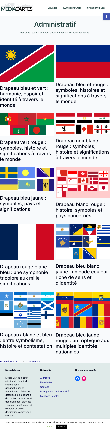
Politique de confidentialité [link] (54, 391)
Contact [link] (44, 387)
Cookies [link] (49, 426)
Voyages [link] (52, 8)
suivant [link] (34, 361)
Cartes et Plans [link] (72, 8)
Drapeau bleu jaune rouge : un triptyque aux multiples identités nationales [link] (82, 343)
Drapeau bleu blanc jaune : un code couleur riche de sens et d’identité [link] (82, 274)
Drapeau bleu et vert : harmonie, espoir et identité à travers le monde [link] (24, 96)
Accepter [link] (61, 426)
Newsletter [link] (46, 382)
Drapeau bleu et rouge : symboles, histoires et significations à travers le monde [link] (82, 93)
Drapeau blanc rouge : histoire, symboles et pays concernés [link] (80, 209)
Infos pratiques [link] (96, 8)
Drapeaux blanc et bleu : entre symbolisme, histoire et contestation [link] (26, 340)
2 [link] (20, 361)
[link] (106, 16)
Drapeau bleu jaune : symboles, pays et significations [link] (23, 203)
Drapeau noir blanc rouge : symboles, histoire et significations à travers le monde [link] (83, 149)
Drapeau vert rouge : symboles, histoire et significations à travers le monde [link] (25, 150)
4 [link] (27, 361)
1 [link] (17, 361)
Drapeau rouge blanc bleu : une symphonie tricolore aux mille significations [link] (24, 275)
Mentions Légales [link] (49, 396)
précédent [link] (7, 361)
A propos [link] (45, 377)
